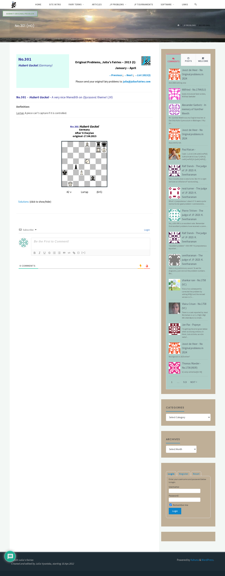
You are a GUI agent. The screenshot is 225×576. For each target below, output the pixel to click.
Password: (174, 495)
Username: (174, 486)
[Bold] (34, 253)
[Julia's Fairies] (14, 4)
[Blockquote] (64, 253)
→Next (128, 75)
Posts (188, 61)
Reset (196, 473)
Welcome (203, 61)
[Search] (195, 4)
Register (183, 473)
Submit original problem (20, 13)
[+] (83, 252)
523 (185, 382)
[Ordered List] (54, 253)
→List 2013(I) (142, 75)
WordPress (207, 560)
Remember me (180, 505)
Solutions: (23, 201)
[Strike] (49, 253)
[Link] (74, 253)
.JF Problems (189, 25)
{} (78, 252)
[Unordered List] (59, 253)
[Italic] (39, 253)
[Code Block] (69, 253)
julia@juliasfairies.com (136, 81)
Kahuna (194, 560)
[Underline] (44, 253)
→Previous (115, 75)
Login (147, 229)
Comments (173, 61)
